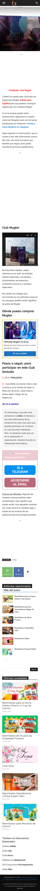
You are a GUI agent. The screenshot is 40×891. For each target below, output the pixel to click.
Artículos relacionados (17, 586)
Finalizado (10, 9)
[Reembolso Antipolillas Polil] (7, 630)
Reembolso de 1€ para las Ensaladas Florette (17, 737)
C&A (10, 851)
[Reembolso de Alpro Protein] (7, 620)
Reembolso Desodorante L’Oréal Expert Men (16, 794)
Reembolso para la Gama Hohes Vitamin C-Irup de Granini (16, 705)
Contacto (26, 879)
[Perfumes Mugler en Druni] (20, 330)
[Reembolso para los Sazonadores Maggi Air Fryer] (7, 609)
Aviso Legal (24, 877)
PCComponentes (25, 864)
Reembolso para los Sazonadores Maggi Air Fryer (24, 609)
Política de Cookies (16, 879)
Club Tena (8, 766)
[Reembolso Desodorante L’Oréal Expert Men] (20, 782)
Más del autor (12, 590)
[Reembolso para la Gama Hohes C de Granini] (7, 599)
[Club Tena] (20, 754)
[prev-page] (3, 659)
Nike (10, 869)
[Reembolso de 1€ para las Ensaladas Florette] (20, 724)
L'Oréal (14, 560)
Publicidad (34, 879)
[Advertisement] (21, 71)
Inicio (3, 9)
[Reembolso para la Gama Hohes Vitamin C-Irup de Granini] (20, 691)
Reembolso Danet (21, 638)
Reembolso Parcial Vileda (25, 649)
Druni (10, 855)
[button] (3, 3)
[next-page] (7, 659)
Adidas (13, 846)
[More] (27, 572)
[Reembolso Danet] (7, 641)
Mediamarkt (20, 860)
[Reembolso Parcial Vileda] (7, 651)
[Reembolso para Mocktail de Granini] (20, 812)
